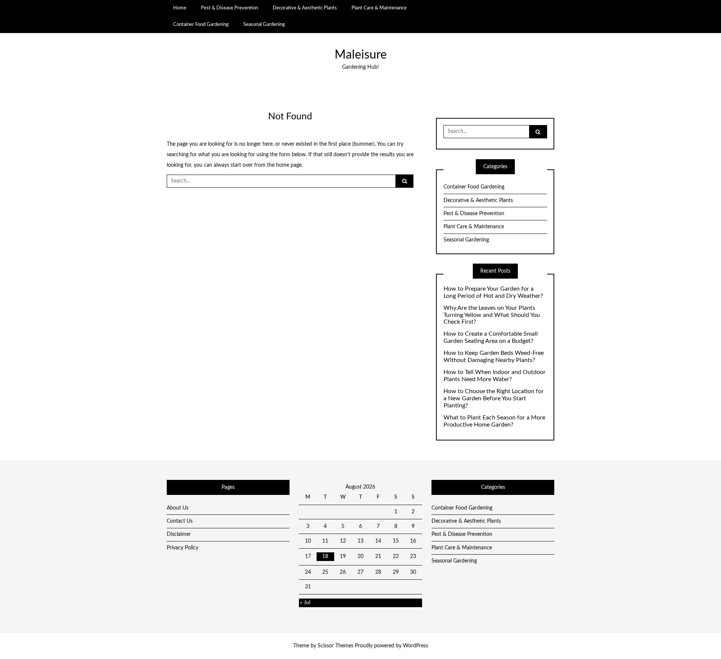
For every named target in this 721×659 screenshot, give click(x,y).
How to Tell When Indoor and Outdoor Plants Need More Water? (494, 375)
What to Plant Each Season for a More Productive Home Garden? (494, 421)
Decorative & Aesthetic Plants (305, 8)
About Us (178, 508)
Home (179, 8)
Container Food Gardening (201, 24)
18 (325, 556)
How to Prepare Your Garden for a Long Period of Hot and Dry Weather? (493, 292)
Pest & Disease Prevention (229, 8)
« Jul (305, 602)
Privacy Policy (182, 547)
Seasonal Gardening (264, 24)
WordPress (415, 645)
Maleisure (361, 55)
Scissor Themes (335, 645)
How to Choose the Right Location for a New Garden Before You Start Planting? (493, 398)
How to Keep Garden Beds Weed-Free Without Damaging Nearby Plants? (493, 356)
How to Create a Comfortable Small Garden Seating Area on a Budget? (490, 337)
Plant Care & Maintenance (379, 8)
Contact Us (180, 521)
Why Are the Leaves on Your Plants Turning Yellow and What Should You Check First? (491, 315)
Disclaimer (179, 534)
